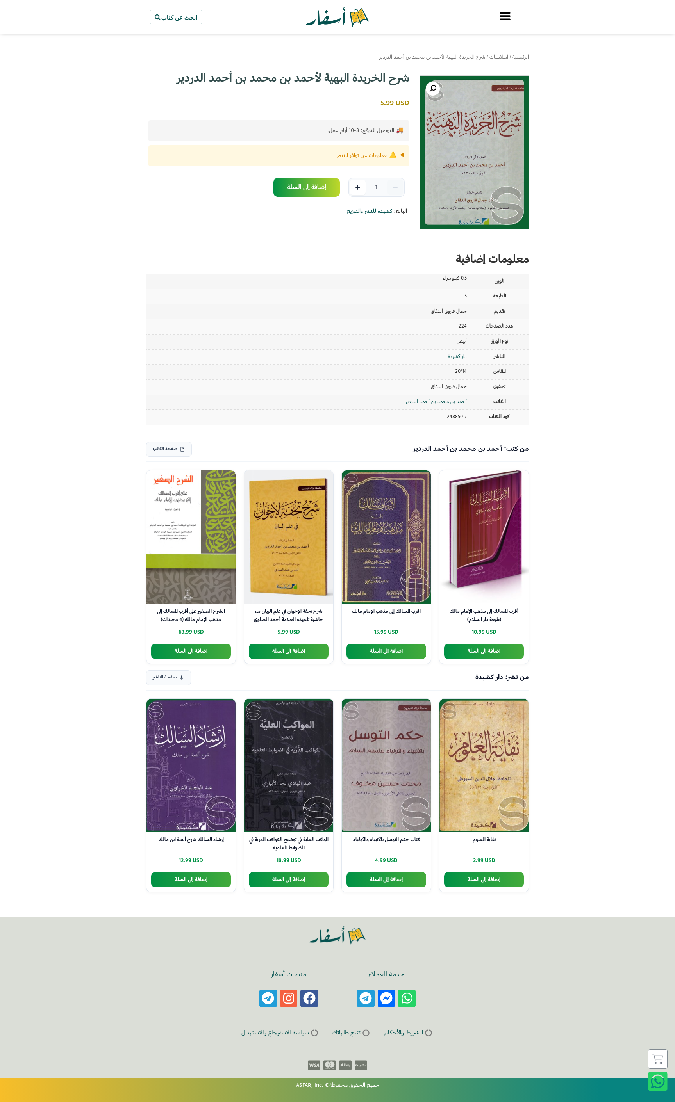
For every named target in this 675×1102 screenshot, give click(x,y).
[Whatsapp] (407, 998)
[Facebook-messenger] (386, 998)
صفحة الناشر (165, 677)
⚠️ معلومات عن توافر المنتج (367, 156)
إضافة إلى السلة (306, 187)
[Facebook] (309, 998)
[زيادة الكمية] (358, 187)
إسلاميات (498, 57)
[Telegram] (366, 998)
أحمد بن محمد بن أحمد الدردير (436, 402)
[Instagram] (289, 998)
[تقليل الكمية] (395, 187)
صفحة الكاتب (165, 449)
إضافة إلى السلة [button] (484, 651)
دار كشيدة (457, 357)
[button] (433, 89)
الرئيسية (520, 57)
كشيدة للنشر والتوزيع (369, 211)
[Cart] (658, 1059)
